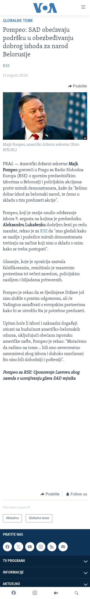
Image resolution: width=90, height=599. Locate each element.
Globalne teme (18, 21)
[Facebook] (13, 593)
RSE (6, 66)
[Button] (77, 86)
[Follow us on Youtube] (29, 546)
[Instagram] (34, 593)
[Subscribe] (62, 546)
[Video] (56, 593)
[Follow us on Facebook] (7, 546)
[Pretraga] (76, 593)
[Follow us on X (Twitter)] (18, 546)
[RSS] (51, 546)
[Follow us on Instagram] (40, 546)
